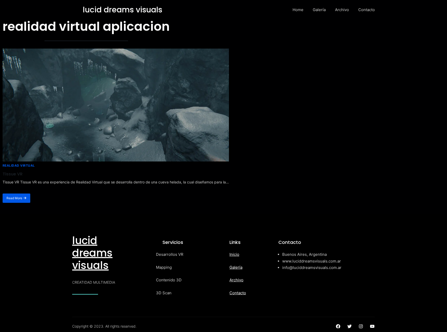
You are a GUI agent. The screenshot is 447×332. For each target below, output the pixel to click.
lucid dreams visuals (92, 253)
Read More (14, 198)
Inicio (234, 254)
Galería (235, 267)
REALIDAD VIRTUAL (19, 165)
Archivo (236, 279)
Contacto (237, 292)
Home (298, 9)
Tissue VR (13, 174)
